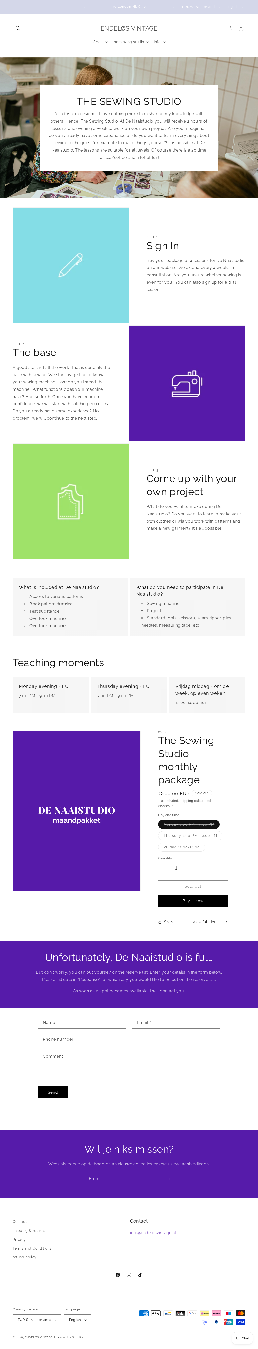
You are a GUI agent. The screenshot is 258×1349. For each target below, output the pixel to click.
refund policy (25, 1257)
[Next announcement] (173, 7)
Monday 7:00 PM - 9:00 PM (192, 825)
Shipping (186, 801)
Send (53, 1092)
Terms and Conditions (32, 1248)
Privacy (19, 1240)
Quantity (165, 858)
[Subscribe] (168, 1179)
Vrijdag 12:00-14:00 (184, 848)
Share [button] (169, 922)
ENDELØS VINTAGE (39, 1337)
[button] (18, 28)
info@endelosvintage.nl (153, 1232)
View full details (207, 922)
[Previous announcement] (84, 7)
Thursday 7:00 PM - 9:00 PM (193, 836)
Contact (20, 1222)
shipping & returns (29, 1230)
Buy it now (193, 900)
